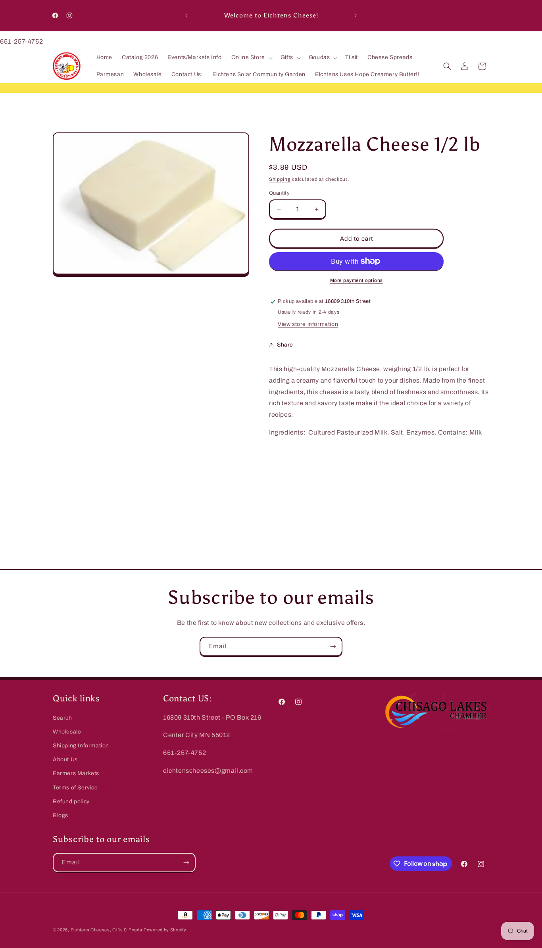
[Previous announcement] (186, 15)
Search (62, 718)
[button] (251, 58)
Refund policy (71, 801)
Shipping (280, 179)
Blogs (60, 815)
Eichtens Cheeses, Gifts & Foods (106, 929)
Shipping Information (81, 746)
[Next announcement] (355, 15)
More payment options (356, 280)
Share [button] (285, 345)
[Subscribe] (333, 646)
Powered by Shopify (165, 929)
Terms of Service (75, 788)
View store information (308, 324)
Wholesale (67, 732)
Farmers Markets (76, 773)
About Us (65, 759)
